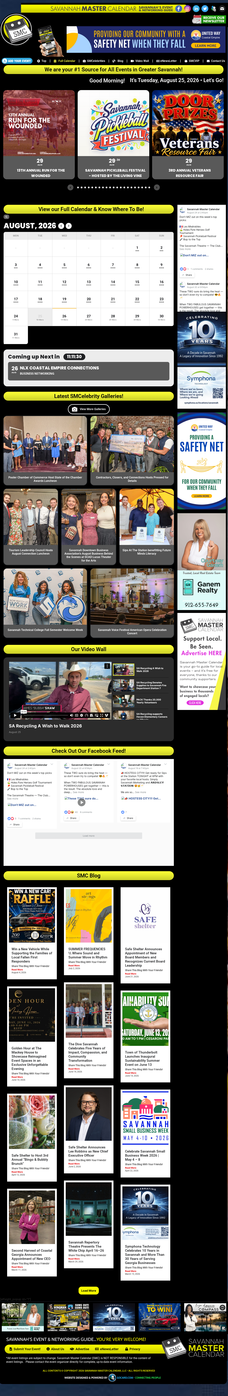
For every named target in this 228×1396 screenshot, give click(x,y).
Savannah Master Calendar (31, 764)
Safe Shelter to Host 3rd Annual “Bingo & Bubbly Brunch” (30, 1159)
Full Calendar (65, 61)
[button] (213, 11)
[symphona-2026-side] (201, 407)
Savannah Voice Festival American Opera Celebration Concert (132, 631)
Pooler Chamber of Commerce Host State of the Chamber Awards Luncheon (45, 479)
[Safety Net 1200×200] (146, 52)
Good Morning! (109, 80)
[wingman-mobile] (68, 1330)
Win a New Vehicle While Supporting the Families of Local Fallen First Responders (32, 955)
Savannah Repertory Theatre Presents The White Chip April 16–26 (86, 1246)
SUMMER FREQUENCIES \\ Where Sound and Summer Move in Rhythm (87, 953)
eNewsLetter (168, 61)
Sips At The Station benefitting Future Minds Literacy (147, 552)
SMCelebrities (95, 61)
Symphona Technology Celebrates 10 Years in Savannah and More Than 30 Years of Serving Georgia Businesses (144, 1254)
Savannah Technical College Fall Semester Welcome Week (45, 630)
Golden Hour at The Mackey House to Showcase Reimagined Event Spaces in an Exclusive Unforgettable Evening (30, 1058)
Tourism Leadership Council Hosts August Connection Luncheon (31, 552)
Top (43, 61)
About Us (57, 1349)
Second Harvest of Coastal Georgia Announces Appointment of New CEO (32, 1254)
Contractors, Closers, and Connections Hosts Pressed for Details (132, 479)
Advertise (81, 1349)
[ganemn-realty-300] (201, 609)
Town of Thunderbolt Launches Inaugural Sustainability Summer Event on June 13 (142, 1058)
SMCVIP (193, 61)
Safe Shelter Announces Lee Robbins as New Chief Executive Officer (88, 1151)
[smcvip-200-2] (49, 55)
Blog (119, 61)
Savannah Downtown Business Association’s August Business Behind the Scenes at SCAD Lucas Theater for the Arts (88, 555)
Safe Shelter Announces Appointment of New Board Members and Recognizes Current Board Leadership (145, 957)
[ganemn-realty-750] (23, 1330)
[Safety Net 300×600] (201, 508)
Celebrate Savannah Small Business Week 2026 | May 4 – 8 (145, 1155)
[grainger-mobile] (160, 1330)
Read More (17, 969)
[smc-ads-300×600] (201, 709)
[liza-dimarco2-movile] (205, 1330)
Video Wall (141, 61)
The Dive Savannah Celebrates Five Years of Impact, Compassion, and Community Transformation (87, 1052)
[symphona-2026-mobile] (114, 1330)
